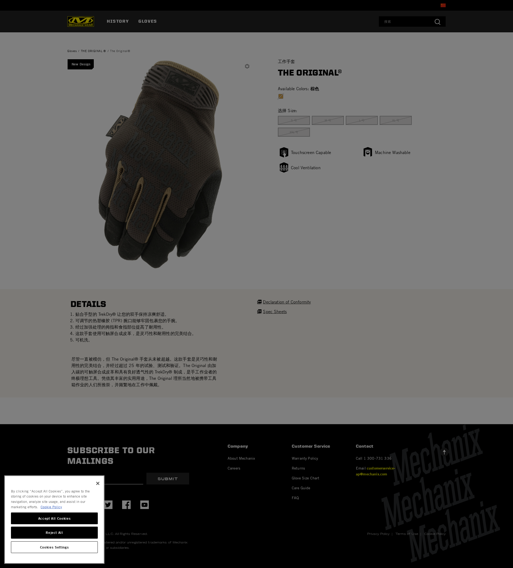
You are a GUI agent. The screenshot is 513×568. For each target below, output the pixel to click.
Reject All (54, 533)
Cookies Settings (54, 547)
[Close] (98, 483)
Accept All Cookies (54, 518)
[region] (54, 519)
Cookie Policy (51, 507)
